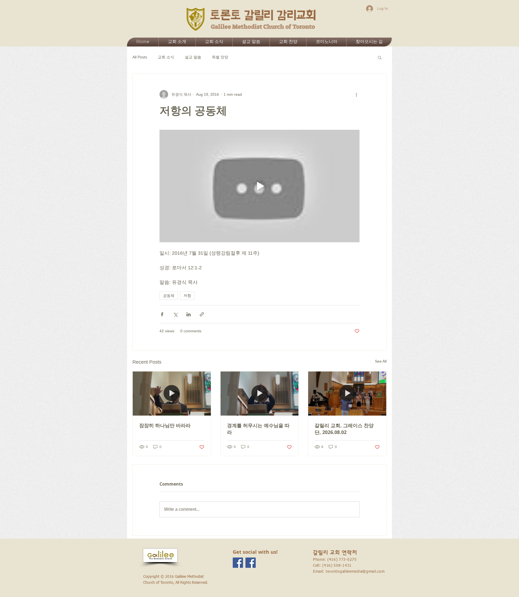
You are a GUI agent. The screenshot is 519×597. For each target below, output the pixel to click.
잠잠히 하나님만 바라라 (165, 425)
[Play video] (259, 186)
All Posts (139, 57)
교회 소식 (166, 57)
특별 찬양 (220, 57)
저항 (187, 295)
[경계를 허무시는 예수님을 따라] (260, 393)
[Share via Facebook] (162, 314)
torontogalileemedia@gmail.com (355, 571)
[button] (379, 57)
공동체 (168, 295)
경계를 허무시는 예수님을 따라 (258, 429)
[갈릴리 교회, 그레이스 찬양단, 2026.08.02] (347, 393)
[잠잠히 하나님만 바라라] (172, 393)
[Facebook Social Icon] (238, 563)
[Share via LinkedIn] (188, 314)
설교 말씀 (193, 57)
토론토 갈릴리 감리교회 (263, 15)
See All (381, 361)
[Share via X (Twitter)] (175, 314)
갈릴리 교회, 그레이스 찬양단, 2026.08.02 (344, 429)
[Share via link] (201, 314)
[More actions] (356, 94)
